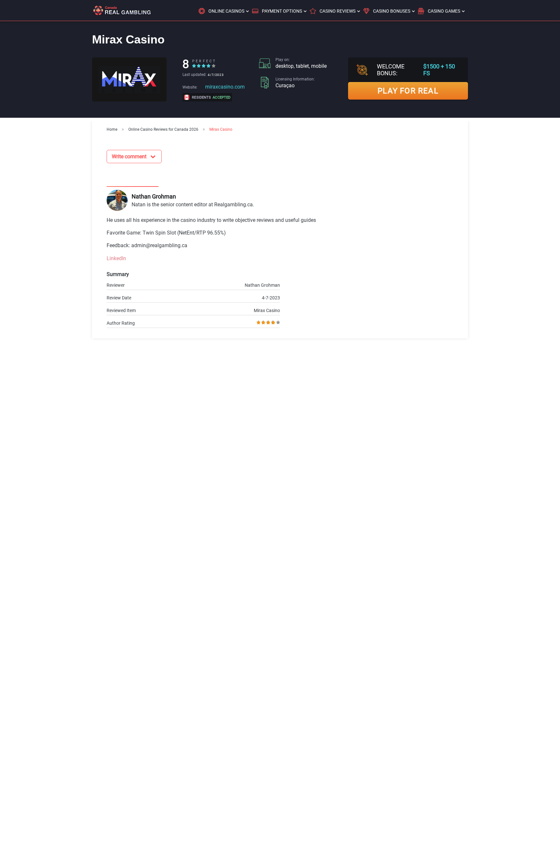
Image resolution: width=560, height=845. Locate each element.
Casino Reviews (338, 11)
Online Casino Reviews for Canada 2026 (163, 129)
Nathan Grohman (154, 196)
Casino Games (444, 11)
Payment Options (282, 11)
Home (112, 129)
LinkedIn (116, 258)
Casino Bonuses (391, 11)
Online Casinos (226, 11)
